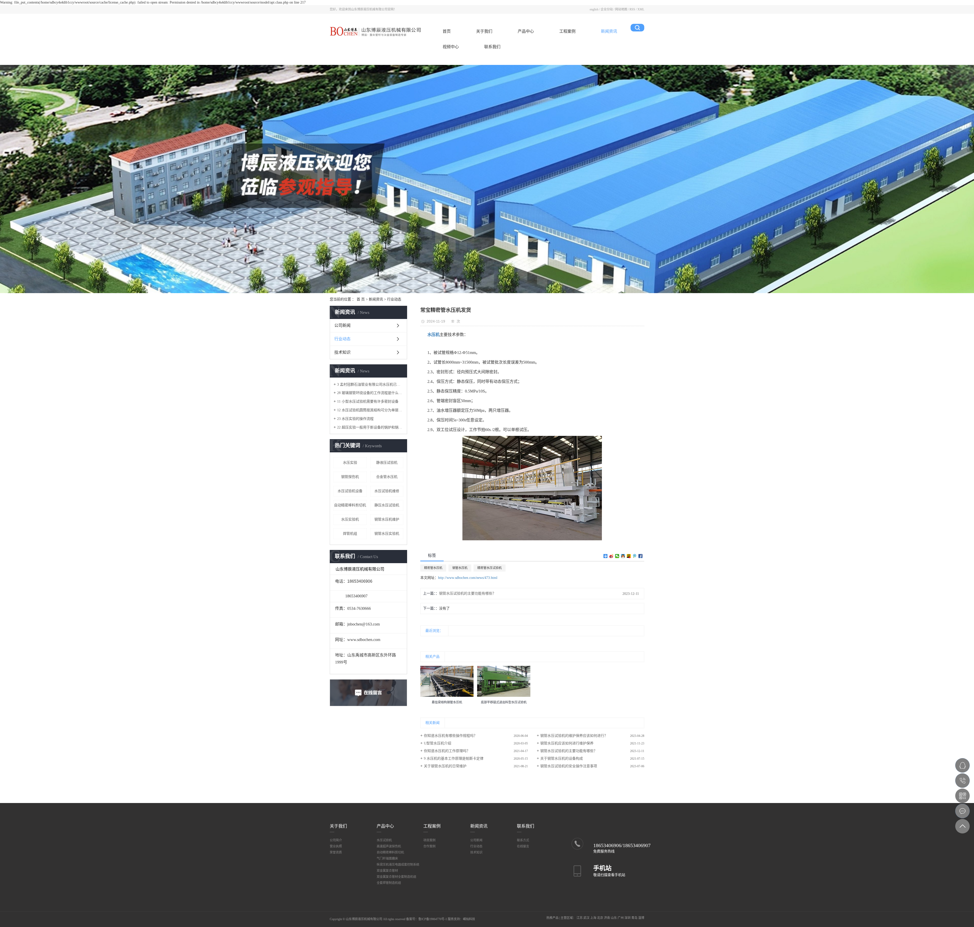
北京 (600, 918)
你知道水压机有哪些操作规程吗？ (450, 736)
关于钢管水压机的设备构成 (561, 758)
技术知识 (342, 352)
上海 (593, 918)
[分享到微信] (617, 556)
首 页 (361, 299)
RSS (632, 9)
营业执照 (336, 846)
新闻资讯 (609, 31)
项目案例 (429, 840)
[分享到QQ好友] (623, 556)
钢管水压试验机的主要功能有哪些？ (467, 593)
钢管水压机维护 (386, 519)
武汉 (586, 918)
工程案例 (567, 31)
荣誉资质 (336, 852)
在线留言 (523, 846)
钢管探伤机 (350, 477)
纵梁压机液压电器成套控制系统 (398, 864)
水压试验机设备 (350, 491)
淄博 (641, 918)
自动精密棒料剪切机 (350, 505)
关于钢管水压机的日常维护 (445, 766)
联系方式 (523, 840)
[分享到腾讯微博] (635, 556)
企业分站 (607, 9)
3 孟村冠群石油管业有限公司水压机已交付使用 (370, 384)
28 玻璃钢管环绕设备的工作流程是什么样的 (370, 393)
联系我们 (492, 47)
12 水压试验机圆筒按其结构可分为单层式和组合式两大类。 (370, 410)
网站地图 (621, 9)
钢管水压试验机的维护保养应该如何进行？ (574, 736)
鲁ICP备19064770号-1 (432, 919)
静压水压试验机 (386, 505)
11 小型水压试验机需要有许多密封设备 (367, 401)
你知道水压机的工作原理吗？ (447, 751)
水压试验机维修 (386, 491)
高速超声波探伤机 (389, 846)
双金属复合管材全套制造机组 (396, 877)
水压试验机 (384, 840)
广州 (621, 918)
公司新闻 (342, 325)
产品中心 (526, 31)
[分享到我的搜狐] (629, 556)
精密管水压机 (433, 568)
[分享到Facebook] (640, 556)
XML (640, 9)
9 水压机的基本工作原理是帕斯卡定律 (453, 758)
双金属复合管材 (387, 870)
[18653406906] (962, 780)
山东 (614, 918)
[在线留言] (962, 811)
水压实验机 (350, 519)
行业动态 (394, 299)
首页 (447, 31)
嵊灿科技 (469, 919)
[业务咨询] (962, 765)
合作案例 (429, 846)
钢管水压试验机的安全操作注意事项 (568, 766)
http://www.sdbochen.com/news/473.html (467, 578)
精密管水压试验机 (489, 568)
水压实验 (350, 463)
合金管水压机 (386, 477)
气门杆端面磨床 (387, 858)
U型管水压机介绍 (437, 743)
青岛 (634, 918)
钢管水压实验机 (386, 534)
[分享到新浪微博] (611, 556)
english (594, 9)
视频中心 (451, 47)
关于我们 (484, 31)
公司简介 (336, 840)
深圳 (627, 918)
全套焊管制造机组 (389, 883)
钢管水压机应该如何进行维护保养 (567, 743)
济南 (607, 918)
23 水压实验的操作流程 (355, 419)
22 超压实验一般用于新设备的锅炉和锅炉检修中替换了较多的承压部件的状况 (370, 427)
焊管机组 (350, 534)
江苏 (580, 918)
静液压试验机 (386, 463)
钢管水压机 (459, 568)
